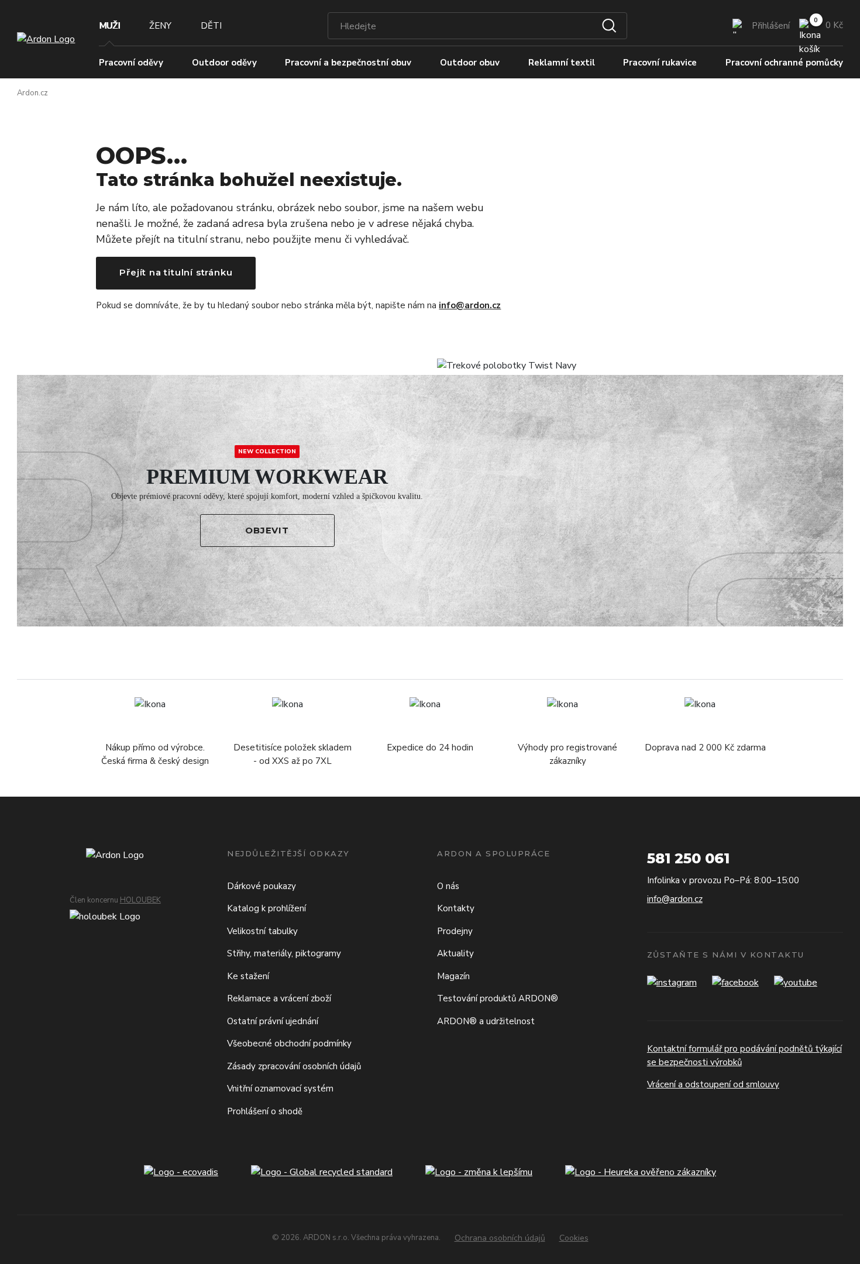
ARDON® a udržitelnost (486, 1021)
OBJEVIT (267, 530)
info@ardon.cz (470, 305)
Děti (211, 26)
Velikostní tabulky (262, 931)
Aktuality (455, 953)
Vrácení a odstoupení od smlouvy (713, 1084)
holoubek (140, 900)
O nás (448, 886)
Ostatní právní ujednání (272, 1021)
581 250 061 (688, 858)
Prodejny (455, 931)
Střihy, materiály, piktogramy (284, 953)
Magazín (453, 976)
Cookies (574, 1238)
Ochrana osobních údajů (500, 1238)
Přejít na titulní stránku (175, 272)
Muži (109, 26)
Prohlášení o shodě (264, 1111)
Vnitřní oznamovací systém (280, 1088)
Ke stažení (248, 976)
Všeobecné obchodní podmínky (289, 1043)
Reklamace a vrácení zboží (279, 998)
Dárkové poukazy (261, 886)
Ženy (160, 26)
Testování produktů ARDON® (497, 998)
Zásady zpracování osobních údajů (294, 1066)
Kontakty (455, 908)
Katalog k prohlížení (266, 908)
